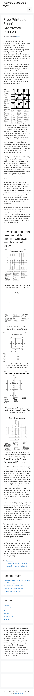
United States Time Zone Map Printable (16, 580)
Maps (5, 611)
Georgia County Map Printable (13, 588)
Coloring (6, 605)
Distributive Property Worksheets (16, 566)
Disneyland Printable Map (11, 591)
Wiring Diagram (8, 616)
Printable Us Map (9, 583)
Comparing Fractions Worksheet (16, 563)
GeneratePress (18, 693)
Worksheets (7, 619)
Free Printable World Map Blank (13, 586)
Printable (6, 613)
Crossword (9, 561)
